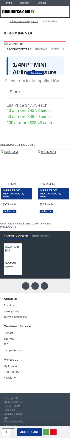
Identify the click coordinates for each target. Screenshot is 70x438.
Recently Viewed (16, 236)
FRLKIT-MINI (9, 184)
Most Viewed (41, 236)
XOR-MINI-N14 (13, 263)
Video (55, 49)
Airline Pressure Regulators (24, 21)
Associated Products (17, 144)
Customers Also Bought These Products (25, 225)
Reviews (41, 49)
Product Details (19, 49)
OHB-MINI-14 (47, 184)
